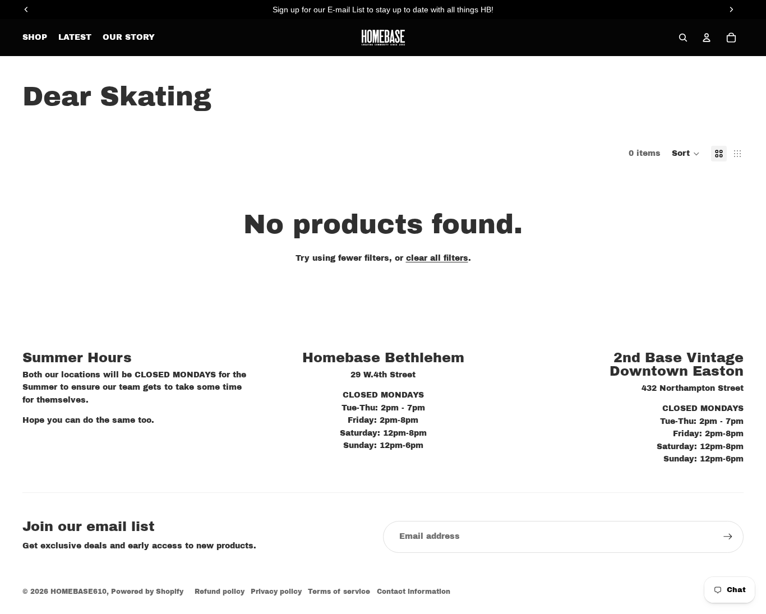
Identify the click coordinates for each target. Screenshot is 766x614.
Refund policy (219, 591)
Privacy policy (276, 591)
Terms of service (339, 591)
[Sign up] (728, 536)
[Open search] (683, 37)
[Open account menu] (706, 37)
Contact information (413, 591)
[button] (686, 153)
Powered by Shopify (147, 591)
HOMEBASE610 (78, 591)
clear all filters (437, 258)
